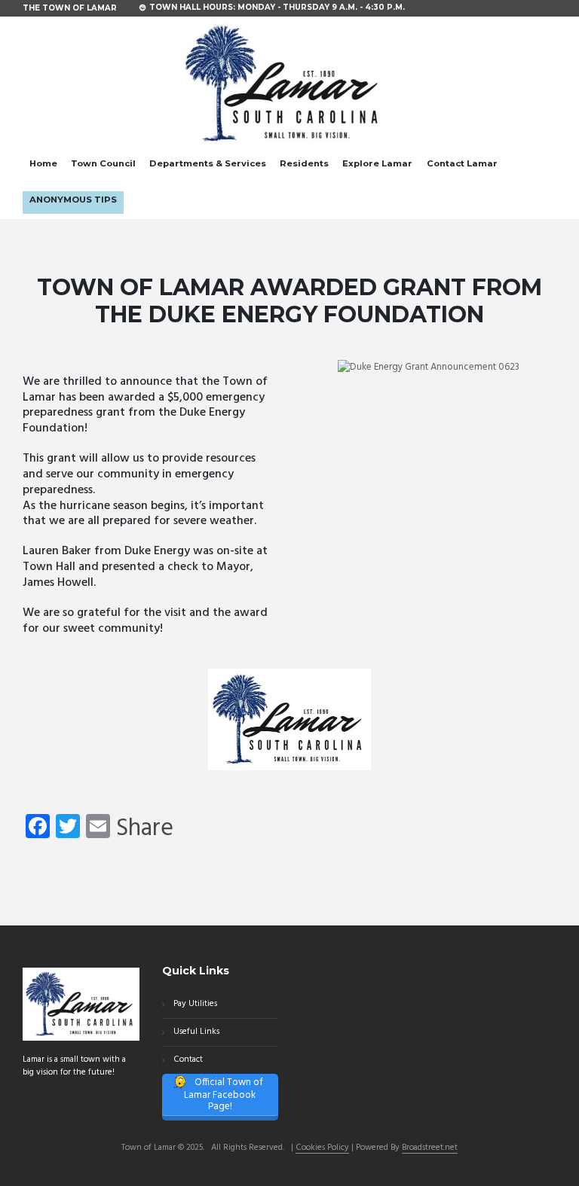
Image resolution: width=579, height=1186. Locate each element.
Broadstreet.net (430, 1148)
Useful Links (196, 1031)
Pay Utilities (195, 1004)
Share (144, 829)
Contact (188, 1059)
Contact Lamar (462, 163)
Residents (304, 163)
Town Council (103, 163)
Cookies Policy (322, 1148)
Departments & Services (207, 163)
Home (43, 163)
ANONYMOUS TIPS (73, 199)
